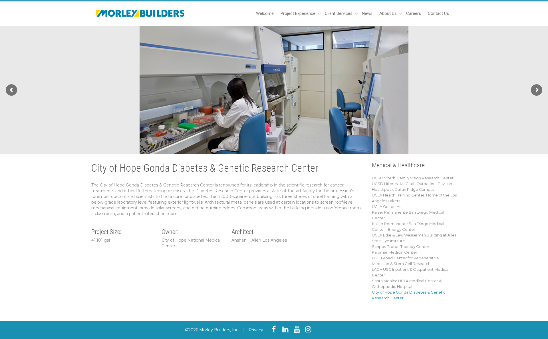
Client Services (339, 13)
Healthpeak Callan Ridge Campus (403, 189)
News (367, 13)
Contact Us (438, 13)
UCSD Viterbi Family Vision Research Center (413, 178)
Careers (413, 13)
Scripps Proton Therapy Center (400, 246)
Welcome (265, 13)
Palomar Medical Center (394, 252)
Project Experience (299, 13)
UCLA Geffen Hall (387, 206)
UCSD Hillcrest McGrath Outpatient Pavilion (412, 183)
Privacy (256, 329)
